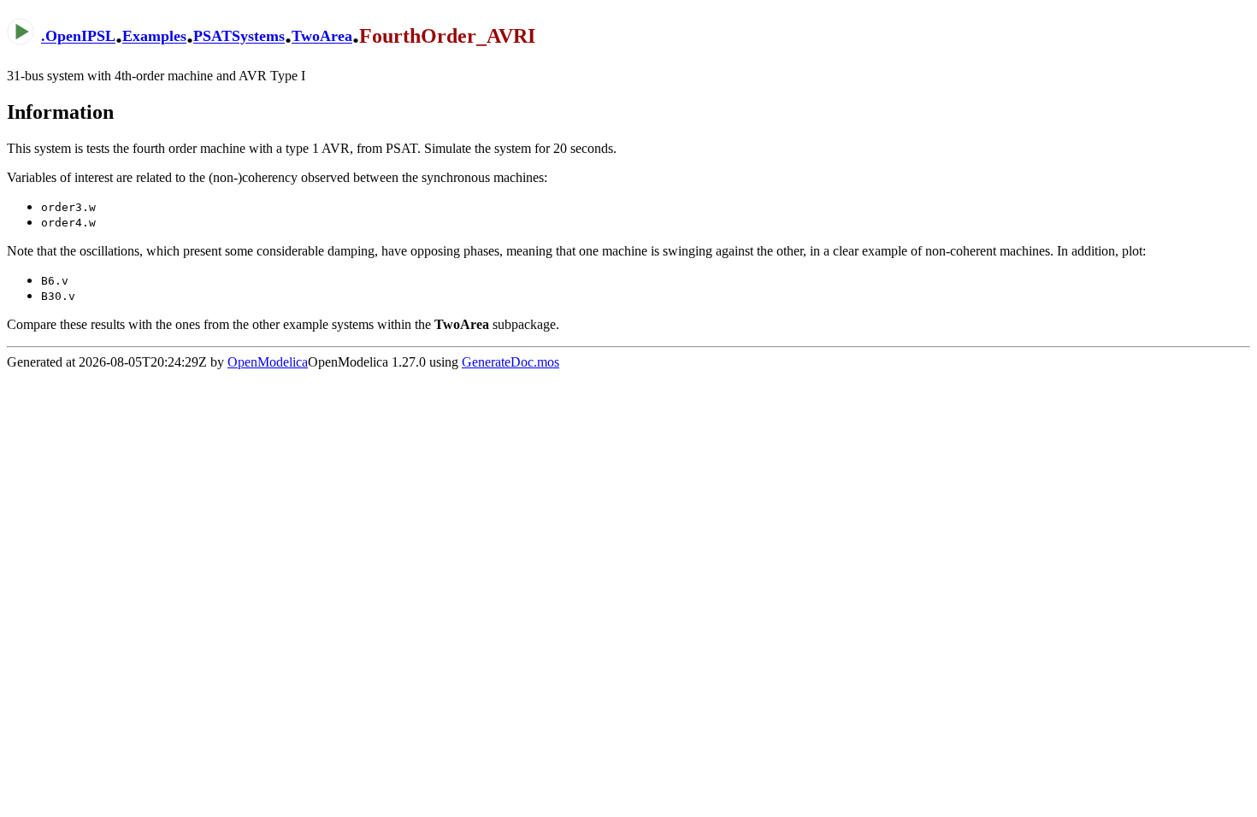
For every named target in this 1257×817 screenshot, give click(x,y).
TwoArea (322, 36)
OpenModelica (267, 362)
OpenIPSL (80, 36)
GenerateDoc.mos (510, 362)
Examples (154, 36)
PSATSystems (239, 36)
